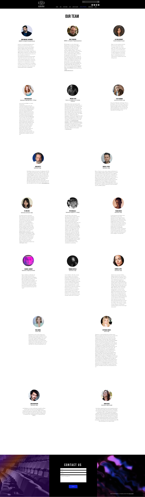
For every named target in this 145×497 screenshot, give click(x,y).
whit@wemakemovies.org (68, 70)
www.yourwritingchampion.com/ (40, 344)
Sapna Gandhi (131, 493)
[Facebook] (94, 5)
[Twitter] (98, 5)
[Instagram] (92, 5)
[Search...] (98, 2)
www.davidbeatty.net (45, 183)
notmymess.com (68, 128)
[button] (60, 7)
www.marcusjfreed (114, 184)
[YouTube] (96, 5)
